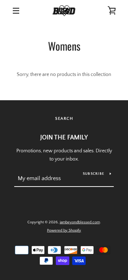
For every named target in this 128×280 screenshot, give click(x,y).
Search (64, 118)
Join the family (64, 137)
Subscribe (93, 174)
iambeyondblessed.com (80, 222)
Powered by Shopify (64, 230)
